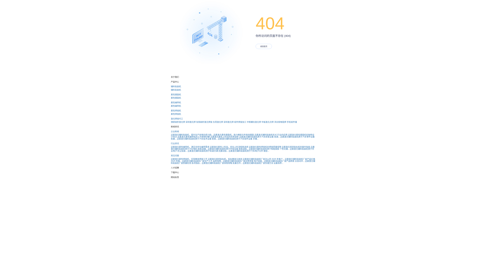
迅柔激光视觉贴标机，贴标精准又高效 (225, 159)
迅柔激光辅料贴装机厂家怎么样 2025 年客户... (263, 159)
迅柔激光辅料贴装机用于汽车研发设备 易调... (259, 137)
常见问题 (175, 156)
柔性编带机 (176, 102)
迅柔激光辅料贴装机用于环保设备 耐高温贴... (228, 149)
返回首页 (263, 46)
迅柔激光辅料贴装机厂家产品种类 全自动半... (284, 161)
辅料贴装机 (176, 86)
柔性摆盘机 (176, 95)
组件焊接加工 (240, 122)
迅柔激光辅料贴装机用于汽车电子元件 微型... (249, 151)
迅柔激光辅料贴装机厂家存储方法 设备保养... (263, 163)
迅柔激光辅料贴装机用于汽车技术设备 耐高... (197, 139)
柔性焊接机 (176, 111)
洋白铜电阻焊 (280, 122)
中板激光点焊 (267, 122)
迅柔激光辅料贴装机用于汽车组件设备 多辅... (238, 139)
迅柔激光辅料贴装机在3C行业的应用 (270, 135)
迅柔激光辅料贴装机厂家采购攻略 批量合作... (222, 163)
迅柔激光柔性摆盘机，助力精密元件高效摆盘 (233, 135)
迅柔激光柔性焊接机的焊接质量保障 (265, 147)
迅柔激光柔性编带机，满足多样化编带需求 (190, 147)
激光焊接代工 (177, 119)
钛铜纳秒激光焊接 (204, 122)
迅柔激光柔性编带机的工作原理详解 (193, 137)
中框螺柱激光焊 (254, 122)
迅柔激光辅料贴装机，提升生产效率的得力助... (192, 135)
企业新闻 (175, 131)
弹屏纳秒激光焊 (178, 122)
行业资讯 (175, 143)
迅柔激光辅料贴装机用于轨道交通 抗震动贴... (208, 151)
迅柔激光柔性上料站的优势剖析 (224, 137)
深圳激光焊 (191, 122)
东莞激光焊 (218, 122)
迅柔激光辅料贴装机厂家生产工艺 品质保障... (202, 161)
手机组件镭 (292, 122)
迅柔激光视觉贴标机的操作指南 (296, 147)
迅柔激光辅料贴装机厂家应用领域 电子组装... (243, 161)
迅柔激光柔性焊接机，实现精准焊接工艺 (189, 159)
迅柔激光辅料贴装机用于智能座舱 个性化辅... (269, 149)
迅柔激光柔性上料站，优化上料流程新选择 (229, 147)
